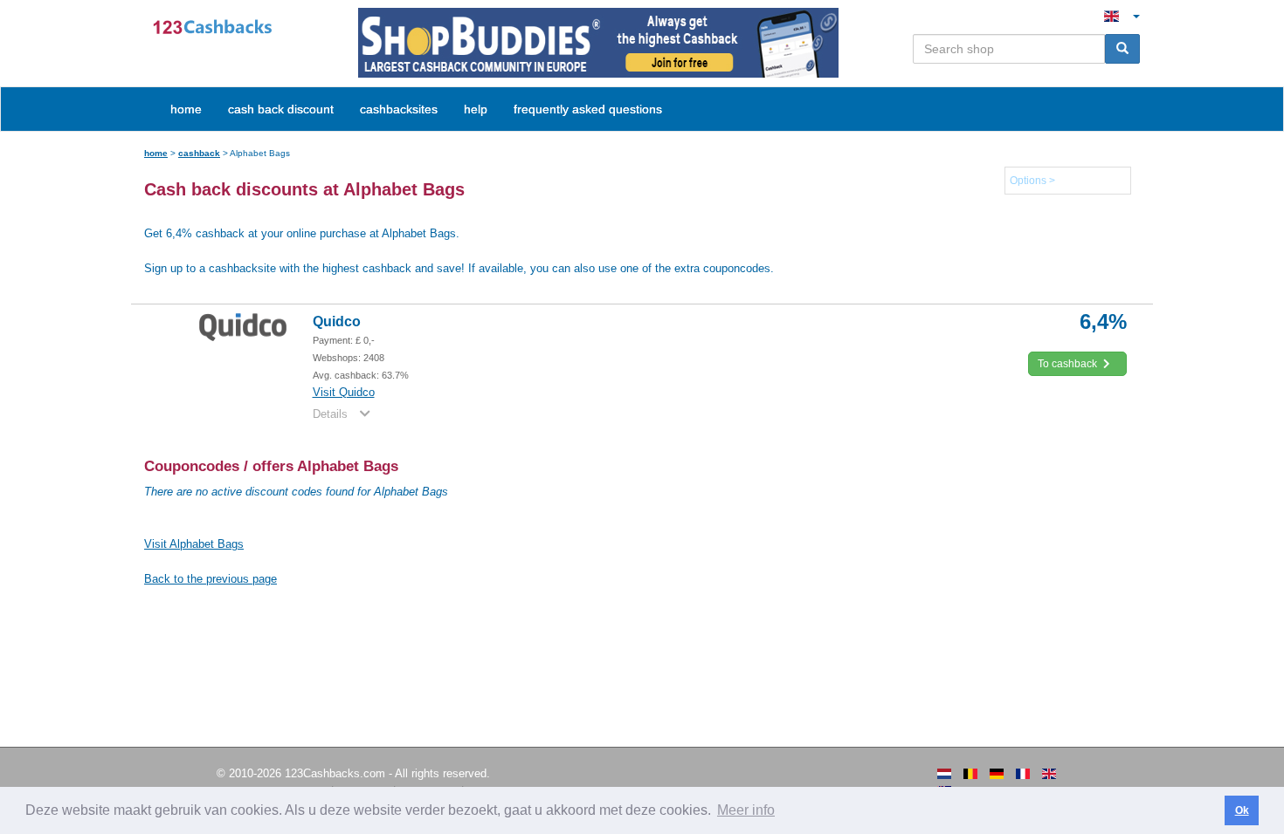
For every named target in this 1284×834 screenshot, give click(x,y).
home (186, 109)
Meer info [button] (746, 810)
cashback (199, 153)
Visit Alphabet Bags (194, 543)
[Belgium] (970, 774)
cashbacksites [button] (399, 109)
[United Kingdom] (1049, 774)
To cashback (1069, 364)
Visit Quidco (344, 392)
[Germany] (997, 774)
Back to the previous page (210, 578)
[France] (1023, 774)
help (475, 109)
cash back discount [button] (281, 109)
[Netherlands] (944, 774)
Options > (1032, 180)
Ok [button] (1242, 810)
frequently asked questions (588, 109)
